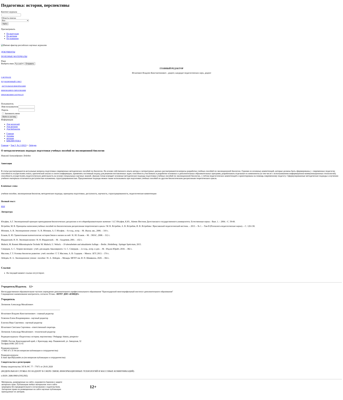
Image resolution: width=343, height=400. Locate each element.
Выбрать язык (7, 63)
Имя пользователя (9, 107)
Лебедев (32, 145)
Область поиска (8, 18)
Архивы (10, 136)
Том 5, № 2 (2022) (19, 145)
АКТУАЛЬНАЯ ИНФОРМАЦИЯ (14, 86)
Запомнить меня (12, 113)
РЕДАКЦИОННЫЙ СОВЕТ (11, 82)
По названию (12, 38)
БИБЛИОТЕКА (13, 141)
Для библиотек (13, 129)
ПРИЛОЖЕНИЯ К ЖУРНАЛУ (12, 95)
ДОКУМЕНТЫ (8, 52)
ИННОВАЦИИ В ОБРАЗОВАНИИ (13, 90)
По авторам (11, 36)
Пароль (4, 110)
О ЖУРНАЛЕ (6, 77)
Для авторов (12, 126)
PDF (3, 206)
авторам (10, 138)
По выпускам (12, 34)
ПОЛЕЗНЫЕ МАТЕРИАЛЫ (14, 56)
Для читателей (13, 124)
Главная (10, 133)
